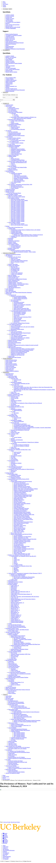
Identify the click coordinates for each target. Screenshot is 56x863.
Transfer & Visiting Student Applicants (19, 260)
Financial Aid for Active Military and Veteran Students (22, 348)
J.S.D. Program (11, 172)
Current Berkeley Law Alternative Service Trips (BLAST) (23, 556)
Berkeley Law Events (10, 39)
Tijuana (15, 572)
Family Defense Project (19, 504)
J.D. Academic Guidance (13, 244)
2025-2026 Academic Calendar (17, 199)
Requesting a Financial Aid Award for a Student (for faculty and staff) (23, 345)
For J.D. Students (9, 699)
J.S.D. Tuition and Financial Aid (21, 177)
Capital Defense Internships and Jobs (22, 383)
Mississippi (16, 569)
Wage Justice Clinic (18, 552)
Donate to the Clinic (15, 393)
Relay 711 (5, 855)
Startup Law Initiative (18, 526)
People (12, 436)
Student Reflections (18, 410)
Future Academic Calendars (14, 222)
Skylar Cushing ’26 (15, 592)
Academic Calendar (9, 14)
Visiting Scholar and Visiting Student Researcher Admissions (18, 292)
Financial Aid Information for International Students (22, 350)
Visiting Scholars (14, 128)
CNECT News (14, 579)
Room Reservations (9, 46)
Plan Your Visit (14, 266)
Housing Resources (15, 158)
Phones (7, 45)
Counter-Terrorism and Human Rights (22, 428)
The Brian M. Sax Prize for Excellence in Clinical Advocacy (21, 469)
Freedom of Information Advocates (21, 508)
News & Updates (17, 319)
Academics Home (9, 104)
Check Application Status (16, 153)
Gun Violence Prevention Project (21, 509)
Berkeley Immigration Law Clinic (21, 537)
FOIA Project (14, 588)
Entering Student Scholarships (20, 297)
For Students (6, 50)
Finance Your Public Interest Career (18, 719)
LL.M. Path (16, 115)
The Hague (13, 668)
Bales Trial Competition (16, 650)
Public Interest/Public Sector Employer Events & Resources (26, 711)
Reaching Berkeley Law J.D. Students (16, 757)
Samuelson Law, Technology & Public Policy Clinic (19, 449)
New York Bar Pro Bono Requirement (16, 626)
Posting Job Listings (12, 754)
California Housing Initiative (20, 492)
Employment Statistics (13, 770)
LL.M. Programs (9, 136)
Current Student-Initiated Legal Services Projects (21, 481)
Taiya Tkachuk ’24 (15, 603)
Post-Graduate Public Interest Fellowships (23, 716)
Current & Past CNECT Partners (18, 575)
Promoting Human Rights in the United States (23, 426)
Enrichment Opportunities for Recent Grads (17, 762)
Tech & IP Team (14, 656)
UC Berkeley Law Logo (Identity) (12, 22)
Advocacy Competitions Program (12, 632)
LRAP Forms (16, 315)
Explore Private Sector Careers (17, 705)
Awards (10, 623)
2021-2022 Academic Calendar (17, 205)
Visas (12, 157)
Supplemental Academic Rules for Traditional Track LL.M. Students (25, 229)
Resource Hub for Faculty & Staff (12, 27)
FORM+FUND (14, 683)
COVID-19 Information (10, 28)
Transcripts (10, 239)
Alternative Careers (12, 743)
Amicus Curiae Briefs (18, 385)
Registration (10, 238)
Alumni (4, 6)
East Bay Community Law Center (15, 394)
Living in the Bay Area (13, 277)
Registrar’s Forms (12, 242)
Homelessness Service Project (20, 510)
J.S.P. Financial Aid (12, 330)
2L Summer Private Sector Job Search (22, 708)
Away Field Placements (13, 667)
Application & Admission (13, 146)
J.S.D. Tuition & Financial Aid (14, 334)
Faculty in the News (9, 368)
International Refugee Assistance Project (22, 513)
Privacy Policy (6, 857)
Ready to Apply (14, 258)
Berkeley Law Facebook (10, 57)
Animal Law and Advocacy (20, 482)
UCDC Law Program (15, 671)
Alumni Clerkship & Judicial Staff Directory (20, 730)
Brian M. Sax (14, 470)
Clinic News (13, 392)
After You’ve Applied (15, 259)
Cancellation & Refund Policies (18, 160)
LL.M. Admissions (9, 288)
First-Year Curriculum (13, 131)
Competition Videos (12, 659)
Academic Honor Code (16, 231)
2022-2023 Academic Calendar (17, 204)
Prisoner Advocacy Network (20, 550)
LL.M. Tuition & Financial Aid (15, 324)
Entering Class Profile (13, 264)
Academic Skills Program (10, 80)
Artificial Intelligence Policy (17, 233)
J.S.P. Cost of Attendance (16, 331)
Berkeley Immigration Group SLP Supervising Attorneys (23, 599)
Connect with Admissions (13, 265)
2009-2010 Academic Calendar (17, 220)
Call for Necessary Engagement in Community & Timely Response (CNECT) (25, 573)
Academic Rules (9, 19)
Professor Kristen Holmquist (17, 622)
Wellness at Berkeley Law (11, 86)
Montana (15, 568)
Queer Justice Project (18, 524)
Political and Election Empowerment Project (23, 521)
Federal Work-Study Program (14, 357)
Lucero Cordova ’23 (15, 610)
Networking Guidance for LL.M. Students (17, 748)
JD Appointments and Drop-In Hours (16, 703)
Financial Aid (8, 293)
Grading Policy (11, 753)
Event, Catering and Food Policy (12, 24)
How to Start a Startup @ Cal (17, 682)
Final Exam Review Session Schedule (13, 63)
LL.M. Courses (11, 144)
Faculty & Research (7, 358)
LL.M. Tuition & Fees (15, 325)
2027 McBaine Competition (20, 638)
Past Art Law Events (15, 822)
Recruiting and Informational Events (19, 162)
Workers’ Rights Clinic (18, 530)
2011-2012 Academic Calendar (17, 217)
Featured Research (9, 369)
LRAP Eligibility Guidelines (20, 312)
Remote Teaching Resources (11, 34)
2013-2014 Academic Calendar (17, 215)
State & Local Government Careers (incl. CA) (21, 725)
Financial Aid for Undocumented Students (20, 351)
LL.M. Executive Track (13, 139)
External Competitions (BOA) (14, 651)
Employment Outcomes (10, 769)
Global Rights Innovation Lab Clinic (16, 406)
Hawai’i (15, 562)
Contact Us (13, 164)
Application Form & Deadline (20, 175)
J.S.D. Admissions (9, 290)
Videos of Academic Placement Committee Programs (19, 768)
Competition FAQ (17, 646)
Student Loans (11, 356)
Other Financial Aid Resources (14, 347)
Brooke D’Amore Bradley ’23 (17, 602)
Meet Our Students (12, 166)
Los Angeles (16, 567)
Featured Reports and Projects (20, 423)
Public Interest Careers (13, 709)
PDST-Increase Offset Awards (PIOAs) (22, 309)
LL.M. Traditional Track (13, 141)
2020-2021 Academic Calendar (17, 206)
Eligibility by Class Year (13, 633)
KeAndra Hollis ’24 (15, 607)
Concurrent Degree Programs (14, 133)
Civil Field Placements (13, 665)
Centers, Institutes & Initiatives (12, 371)
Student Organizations (10, 81)
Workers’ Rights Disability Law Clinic (22, 553)
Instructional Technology (10, 43)
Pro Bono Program (9, 472)
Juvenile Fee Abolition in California (21, 446)
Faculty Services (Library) (11, 41)
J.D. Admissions (8, 255)
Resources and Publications (17, 439)
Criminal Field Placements (14, 666)
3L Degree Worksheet (15, 247)
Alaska (15, 557)
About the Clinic (14, 378)
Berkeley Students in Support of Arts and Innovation (25, 539)
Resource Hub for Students (11, 71)
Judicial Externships (12, 663)
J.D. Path (16, 114)
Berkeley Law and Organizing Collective (22, 487)
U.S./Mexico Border (18, 564)
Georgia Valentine (17, 437)
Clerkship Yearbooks (15, 731)
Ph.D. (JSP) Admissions (10, 291)
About (12, 450)
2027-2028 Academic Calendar (17, 223)
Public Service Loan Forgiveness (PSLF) (22, 317)
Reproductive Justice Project (20, 525)
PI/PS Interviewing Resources (20, 714)
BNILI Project (14, 586)
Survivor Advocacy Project (19, 528)
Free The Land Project (18, 543)
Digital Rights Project (18, 498)
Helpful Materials (17, 640)
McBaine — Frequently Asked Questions (22, 639)
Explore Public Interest (16, 710)
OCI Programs (11, 742)
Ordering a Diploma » (13, 243)
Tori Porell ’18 (14, 595)
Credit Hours (14, 237)
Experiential (5, 372)
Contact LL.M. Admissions (17, 272)
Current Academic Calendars (14, 138)
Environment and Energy (13, 108)
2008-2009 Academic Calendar (17, 221)
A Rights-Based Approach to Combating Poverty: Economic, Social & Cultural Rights (32, 427)
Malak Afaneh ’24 (15, 606)
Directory (5, 92)
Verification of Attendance (13, 240)
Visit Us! (13, 163)
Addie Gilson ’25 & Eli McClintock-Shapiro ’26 (21, 594)
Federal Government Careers (17, 724)
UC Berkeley (5, 859)
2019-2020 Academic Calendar (17, 207)
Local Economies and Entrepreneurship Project (24, 548)
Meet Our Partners (12, 168)
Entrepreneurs (11, 681)
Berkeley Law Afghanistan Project (18, 574)
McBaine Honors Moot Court (17, 637)
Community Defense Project (20, 542)
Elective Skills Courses (13, 630)
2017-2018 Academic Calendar (17, 210)
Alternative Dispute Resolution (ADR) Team (20, 654)
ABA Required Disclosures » (14, 287)
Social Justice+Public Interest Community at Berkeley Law (23, 117)
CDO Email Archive (12, 745)
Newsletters (13, 404)
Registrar (7, 87)
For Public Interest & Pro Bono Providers (17, 627)
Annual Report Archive (16, 468)
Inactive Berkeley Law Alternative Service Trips (21, 566)
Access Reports (14, 459)
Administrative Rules (12, 675)
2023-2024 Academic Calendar (17, 202)
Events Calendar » (15, 188)
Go (16, 97)
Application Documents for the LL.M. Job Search (19, 747)
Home (4, 775)
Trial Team (13, 657)
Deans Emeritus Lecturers (11, 363)
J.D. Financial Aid (9, 58)
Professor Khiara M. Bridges (17, 621)
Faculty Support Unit (10, 37)
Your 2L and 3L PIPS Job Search (21, 715)
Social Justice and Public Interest (15, 112)
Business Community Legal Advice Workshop (24, 490)
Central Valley (17, 559)
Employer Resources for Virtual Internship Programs (19, 758)
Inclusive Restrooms (9, 91)
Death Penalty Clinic (12, 377)
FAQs (12, 263)
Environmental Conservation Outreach (22, 503)
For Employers (8, 749)
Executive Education (9, 190)
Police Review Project (18, 520)
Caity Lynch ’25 (14, 597)
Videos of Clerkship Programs (17, 738)
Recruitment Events (15, 269)
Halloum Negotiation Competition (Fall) (19, 645)
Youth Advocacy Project (19, 531)
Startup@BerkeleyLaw (10, 678)
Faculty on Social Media (10, 367)
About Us (13, 408)
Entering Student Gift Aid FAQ (20, 298)
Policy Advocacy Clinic (13, 433)
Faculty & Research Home (11, 360)
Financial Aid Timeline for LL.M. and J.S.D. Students (22, 326)
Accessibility (5, 854)
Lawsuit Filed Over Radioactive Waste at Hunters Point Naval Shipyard (26, 403)
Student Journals (9, 82)
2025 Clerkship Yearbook (19, 733)
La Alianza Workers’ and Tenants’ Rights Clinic (24, 514)
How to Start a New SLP (16, 532)
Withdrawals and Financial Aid (17, 354)
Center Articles (6, 776)
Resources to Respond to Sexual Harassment (15, 48)
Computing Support (9, 36)
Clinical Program (9, 374)
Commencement (8, 83)
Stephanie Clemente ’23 (16, 614)
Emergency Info (8, 25)
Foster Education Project (19, 507)
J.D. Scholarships (14, 301)
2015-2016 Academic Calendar (17, 212)
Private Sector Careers (13, 704)
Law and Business (12, 109)
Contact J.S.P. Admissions (16, 274)
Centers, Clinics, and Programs (17, 120)
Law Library (5, 4)
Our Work (13, 411)
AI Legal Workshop (18, 535)
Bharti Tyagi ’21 (14, 611)
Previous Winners (17, 648)
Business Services (9, 40)
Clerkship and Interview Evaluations (19, 737)
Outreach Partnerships (13, 281)
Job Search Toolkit (9, 698)
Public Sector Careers (12, 722)
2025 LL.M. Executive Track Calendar (19, 200)
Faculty (12, 122)
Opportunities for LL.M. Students (15, 581)
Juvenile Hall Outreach (19, 545)
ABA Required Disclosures (9, 850)
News (4, 1)
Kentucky (16, 563)
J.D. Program (8, 130)
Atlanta (15, 558)
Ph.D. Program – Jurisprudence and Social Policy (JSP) (20, 184)
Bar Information (11, 249)
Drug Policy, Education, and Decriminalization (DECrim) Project (25, 596)
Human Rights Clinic (12, 415)
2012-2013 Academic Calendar (17, 216)
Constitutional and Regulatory (14, 124)
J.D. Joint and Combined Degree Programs (20, 323)
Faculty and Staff (17, 379)
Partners (15, 454)
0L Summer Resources (13, 700)
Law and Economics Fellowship (18, 129)
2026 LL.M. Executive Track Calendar (16, 196)
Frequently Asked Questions (14, 676)
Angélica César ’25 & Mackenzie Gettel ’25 (20, 591)
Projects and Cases (15, 384)
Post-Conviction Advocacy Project (21, 523)
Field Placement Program (10, 660)
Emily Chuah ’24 (14, 605)
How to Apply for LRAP (19, 314)
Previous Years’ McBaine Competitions (22, 643)
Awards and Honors (9, 366)
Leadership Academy (18, 307)
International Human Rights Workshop (22, 512)
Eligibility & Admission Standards (18, 150)
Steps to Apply (14, 147)
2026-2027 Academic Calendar (15, 195)
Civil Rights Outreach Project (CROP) (22, 540)
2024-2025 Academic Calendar (17, 201)
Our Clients (16, 412)
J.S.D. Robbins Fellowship (17, 336)
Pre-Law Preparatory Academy (17, 261)
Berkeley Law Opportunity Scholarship (22, 304)
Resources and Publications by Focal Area (20, 430)
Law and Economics (12, 125)
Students (13, 438)
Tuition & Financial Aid (13, 155)
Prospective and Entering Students (18, 296)
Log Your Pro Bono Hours (14, 476)
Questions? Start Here (13, 169)
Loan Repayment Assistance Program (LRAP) (21, 310)
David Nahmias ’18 (15, 590)
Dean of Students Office (10, 77)
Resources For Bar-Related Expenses (19, 352)
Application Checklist (15, 151)
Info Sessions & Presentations (14, 342)
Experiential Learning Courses (12, 628)
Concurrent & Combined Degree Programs (17, 279)
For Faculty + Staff (7, 9)
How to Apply (14, 480)
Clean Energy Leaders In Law (20, 493)
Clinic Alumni (17, 453)
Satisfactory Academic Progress (18, 353)
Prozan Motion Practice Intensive (18, 635)
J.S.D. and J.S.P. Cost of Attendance (19, 335)
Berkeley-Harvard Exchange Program (16, 135)
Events (4, 2)
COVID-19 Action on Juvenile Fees (21, 444)
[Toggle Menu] (0, 101)
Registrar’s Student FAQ (13, 248)
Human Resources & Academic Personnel (14, 42)
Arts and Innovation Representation (21, 483)
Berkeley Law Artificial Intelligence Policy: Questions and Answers (28, 234)
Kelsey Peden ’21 (15, 618)
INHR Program (14, 670)
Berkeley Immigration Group (20, 485)
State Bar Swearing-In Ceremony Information (21, 250)
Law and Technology (12, 111)
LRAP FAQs (16, 321)
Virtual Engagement (15, 268)
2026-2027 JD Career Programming (16, 702)
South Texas (16, 570)
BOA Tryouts (14, 652)
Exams (6, 64)
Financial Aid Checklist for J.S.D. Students (20, 337)
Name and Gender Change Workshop (22, 517)
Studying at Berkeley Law (14, 276)
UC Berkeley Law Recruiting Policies (16, 751)
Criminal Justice (11, 107)
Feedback (5, 851)
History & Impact (12, 693)
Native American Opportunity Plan (21, 308)
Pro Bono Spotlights (12, 584)
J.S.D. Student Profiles (16, 182)
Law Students (11, 679)
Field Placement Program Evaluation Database (18, 677)
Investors (10, 686)
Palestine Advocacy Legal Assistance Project (23, 519)
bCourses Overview (9, 16)
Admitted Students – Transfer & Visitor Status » (18, 283)
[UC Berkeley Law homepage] (28, 831)
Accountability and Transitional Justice (22, 425)
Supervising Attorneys (13, 583)
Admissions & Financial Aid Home (13, 254)
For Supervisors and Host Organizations (16, 672)
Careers (5, 694)
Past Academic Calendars (13, 198)
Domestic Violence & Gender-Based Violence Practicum (17, 689)
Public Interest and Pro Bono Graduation (22, 118)
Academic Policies (9, 78)
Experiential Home (9, 373)
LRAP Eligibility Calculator (20, 313)
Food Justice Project (18, 506)
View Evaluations (9, 21)
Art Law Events (6, 779)
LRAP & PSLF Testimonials (20, 320)
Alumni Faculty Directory (13, 767)
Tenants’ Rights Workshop (19, 529)
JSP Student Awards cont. (16, 185)
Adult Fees (13, 441)
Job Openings (6, 849)
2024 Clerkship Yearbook (19, 732)
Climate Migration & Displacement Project (23, 494)
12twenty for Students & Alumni (12, 773)
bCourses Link (8, 17)
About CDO (8, 697)
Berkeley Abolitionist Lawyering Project (22, 536)
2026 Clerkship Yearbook (19, 735)
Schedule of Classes (9, 18)
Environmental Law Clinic (14, 395)
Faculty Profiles (8, 59)
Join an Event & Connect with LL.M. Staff (17, 161)
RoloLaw (7, 23)
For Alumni (7, 759)
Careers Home (8, 696)
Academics (5, 103)
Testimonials (11, 661)
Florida (15, 561)
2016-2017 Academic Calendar (17, 211)
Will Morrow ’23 (14, 613)
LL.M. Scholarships (15, 328)
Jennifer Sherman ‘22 (15, 619)
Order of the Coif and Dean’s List (15, 227)
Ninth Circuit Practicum (10, 688)
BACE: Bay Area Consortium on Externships (21, 673)
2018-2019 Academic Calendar (17, 209)
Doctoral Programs (9, 171)
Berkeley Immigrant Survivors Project (22, 486)
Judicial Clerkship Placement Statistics (16, 771)
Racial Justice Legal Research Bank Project (23, 578)
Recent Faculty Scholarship (11, 364)
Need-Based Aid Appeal (19, 302)
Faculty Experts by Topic (10, 361)
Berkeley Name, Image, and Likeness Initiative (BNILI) (26, 488)
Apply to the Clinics (12, 376)
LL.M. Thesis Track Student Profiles (19, 167)
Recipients (13, 471)
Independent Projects (12, 580)
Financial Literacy (12, 343)
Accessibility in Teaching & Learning (13, 35)
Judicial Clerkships (12, 727)
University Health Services (11, 88)
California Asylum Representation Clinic (22, 491)
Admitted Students (12, 156)
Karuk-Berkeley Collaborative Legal (21, 546)
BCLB (4, 777)
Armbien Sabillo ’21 (15, 617)
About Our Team (12, 346)
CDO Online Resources (13, 764)
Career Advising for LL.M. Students (13, 746)
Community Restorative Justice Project (22, 541)
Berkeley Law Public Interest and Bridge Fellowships (25, 721)
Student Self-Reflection (19, 421)
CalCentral (7, 67)
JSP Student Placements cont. (17, 186)
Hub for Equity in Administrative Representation (24, 577)
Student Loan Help (18, 318)
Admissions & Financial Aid (8, 253)
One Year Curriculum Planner (14, 193)
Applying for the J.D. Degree (14, 257)
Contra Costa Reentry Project (20, 497)
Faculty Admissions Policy (14, 280)
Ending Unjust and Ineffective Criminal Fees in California (26, 442)
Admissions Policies (15, 152)
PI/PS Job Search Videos (19, 718)
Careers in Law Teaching (10, 765)
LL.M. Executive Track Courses (18, 140)
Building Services (9, 47)
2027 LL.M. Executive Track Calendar (19, 224)
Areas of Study (8, 106)
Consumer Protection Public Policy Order (23, 496)
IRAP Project (14, 589)
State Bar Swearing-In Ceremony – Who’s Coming (25, 251)
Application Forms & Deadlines (18, 149)
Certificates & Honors (10, 189)
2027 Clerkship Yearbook (19, 736)
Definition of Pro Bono (16, 475)
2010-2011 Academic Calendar (17, 218)
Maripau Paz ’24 (14, 608)
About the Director (12, 690)
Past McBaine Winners (18, 641)
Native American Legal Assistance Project (23, 518)
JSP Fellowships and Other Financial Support (20, 332)
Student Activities (15, 123)
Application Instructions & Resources (19, 729)
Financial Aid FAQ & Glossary (15, 340)
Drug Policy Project (18, 501)
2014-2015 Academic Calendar (17, 213)
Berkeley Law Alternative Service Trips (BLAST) (19, 554)
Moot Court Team (15, 655)
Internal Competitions (12, 634)
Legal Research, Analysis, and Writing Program (18, 629)
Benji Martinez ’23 (15, 612)
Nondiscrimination (7, 856)
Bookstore (7, 85)
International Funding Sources (17, 329)
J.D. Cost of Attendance (16, 299)
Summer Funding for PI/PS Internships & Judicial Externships (27, 720)
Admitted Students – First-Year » (15, 282)
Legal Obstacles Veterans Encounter (21, 515)
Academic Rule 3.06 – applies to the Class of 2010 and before (24, 235)
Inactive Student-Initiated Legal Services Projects (21, 534)
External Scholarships (18, 303)
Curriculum (13, 113)
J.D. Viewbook (14, 271)
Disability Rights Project (19, 499)
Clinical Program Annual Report (15, 466)
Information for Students (16, 382)
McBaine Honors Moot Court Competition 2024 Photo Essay (27, 644)
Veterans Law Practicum (10, 687)
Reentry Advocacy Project (19, 551)
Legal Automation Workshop (20, 547)
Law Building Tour (15, 270)
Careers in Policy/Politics (16, 726)
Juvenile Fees (14, 443)
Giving (4, 5)
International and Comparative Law (15, 119)
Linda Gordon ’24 (15, 585)
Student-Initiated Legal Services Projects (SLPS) (18, 479)
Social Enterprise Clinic (13, 460)
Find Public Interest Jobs (16, 713)
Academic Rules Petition (16, 232)
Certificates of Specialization (14, 145)
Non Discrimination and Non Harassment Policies (19, 752)
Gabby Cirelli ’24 (15, 601)
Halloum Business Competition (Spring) (19, 649)
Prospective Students (15, 126)
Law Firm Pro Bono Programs (14, 624)
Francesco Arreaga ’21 (16, 616)
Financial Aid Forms (12, 341)
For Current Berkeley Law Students (16, 285)
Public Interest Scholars (19, 305)
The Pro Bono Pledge (13, 474)
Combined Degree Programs (14, 134)
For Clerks (13, 740)
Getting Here (5, 846)
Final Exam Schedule (10, 65)
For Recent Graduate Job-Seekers (15, 760)
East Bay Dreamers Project (19, 502)
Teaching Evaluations (10, 62)
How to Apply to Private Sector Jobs (19, 707)
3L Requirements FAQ (16, 245)
